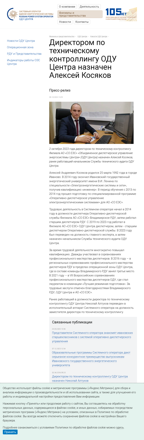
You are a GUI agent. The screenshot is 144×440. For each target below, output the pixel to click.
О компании (67, 6)
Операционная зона (20, 47)
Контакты (82, 21)
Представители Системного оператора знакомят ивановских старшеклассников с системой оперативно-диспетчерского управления (92, 337)
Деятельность (89, 6)
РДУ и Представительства (24, 53)
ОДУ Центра (82, 36)
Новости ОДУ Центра (21, 40)
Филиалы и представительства (72, 14)
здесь (120, 427)
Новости (65, 21)
